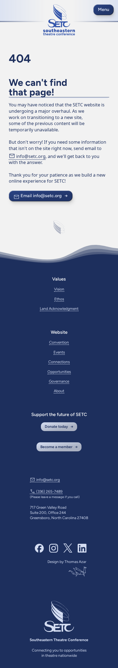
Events (59, 352)
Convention (59, 342)
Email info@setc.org (41, 195)
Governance (59, 381)
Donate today (56, 426)
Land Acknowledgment (59, 308)
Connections (59, 362)
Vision (59, 289)
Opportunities (59, 371)
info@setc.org (31, 156)
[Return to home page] (59, 19)
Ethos (59, 299)
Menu (103, 9)
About (59, 391)
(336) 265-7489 (49, 491)
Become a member (56, 447)
